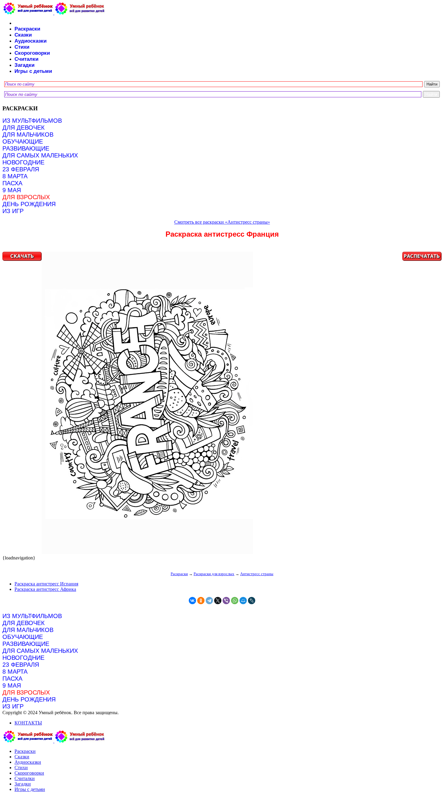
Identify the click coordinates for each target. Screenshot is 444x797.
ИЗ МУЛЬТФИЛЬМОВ (32, 120)
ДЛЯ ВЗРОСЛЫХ (26, 197)
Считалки (26, 59)
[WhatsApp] (234, 600)
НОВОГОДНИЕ (23, 162)
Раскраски (27, 29)
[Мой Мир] (243, 600)
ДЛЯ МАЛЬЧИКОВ (27, 134)
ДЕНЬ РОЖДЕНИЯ (29, 204)
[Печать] (222, 403)
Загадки (24, 65)
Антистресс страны (256, 574)
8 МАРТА (14, 176)
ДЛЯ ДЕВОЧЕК (23, 127)
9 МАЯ (11, 190)
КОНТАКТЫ (28, 722)
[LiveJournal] (251, 600)
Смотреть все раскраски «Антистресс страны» (222, 222)
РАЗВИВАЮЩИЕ (25, 148)
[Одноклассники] (200, 600)
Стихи (21, 47)
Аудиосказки (30, 41)
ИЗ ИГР (13, 211)
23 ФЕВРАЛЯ (20, 169)
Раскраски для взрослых (214, 574)
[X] (217, 600)
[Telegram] (209, 600)
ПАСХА (12, 183)
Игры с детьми (33, 71)
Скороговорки (32, 53)
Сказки (23, 35)
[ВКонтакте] (192, 600)
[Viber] (226, 600)
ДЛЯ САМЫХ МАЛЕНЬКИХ (40, 155)
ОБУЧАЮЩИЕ (22, 141)
